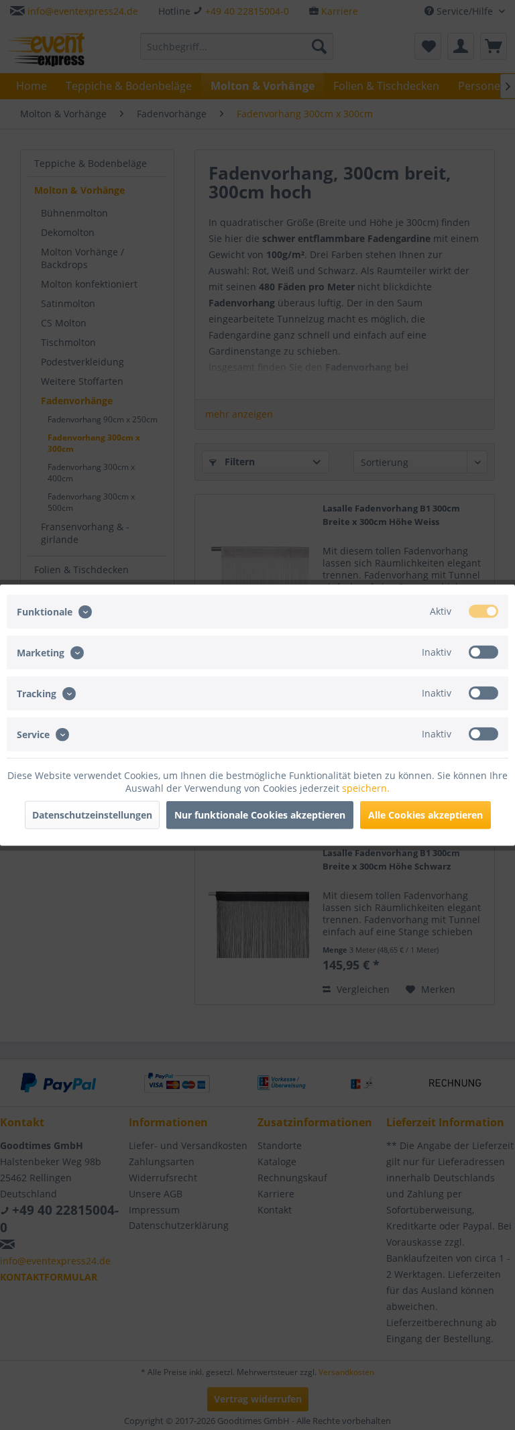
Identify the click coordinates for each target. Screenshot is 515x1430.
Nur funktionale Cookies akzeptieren (259, 815)
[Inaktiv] (483, 651)
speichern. (366, 788)
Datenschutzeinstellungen (92, 815)
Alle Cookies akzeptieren (425, 815)
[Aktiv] (483, 610)
